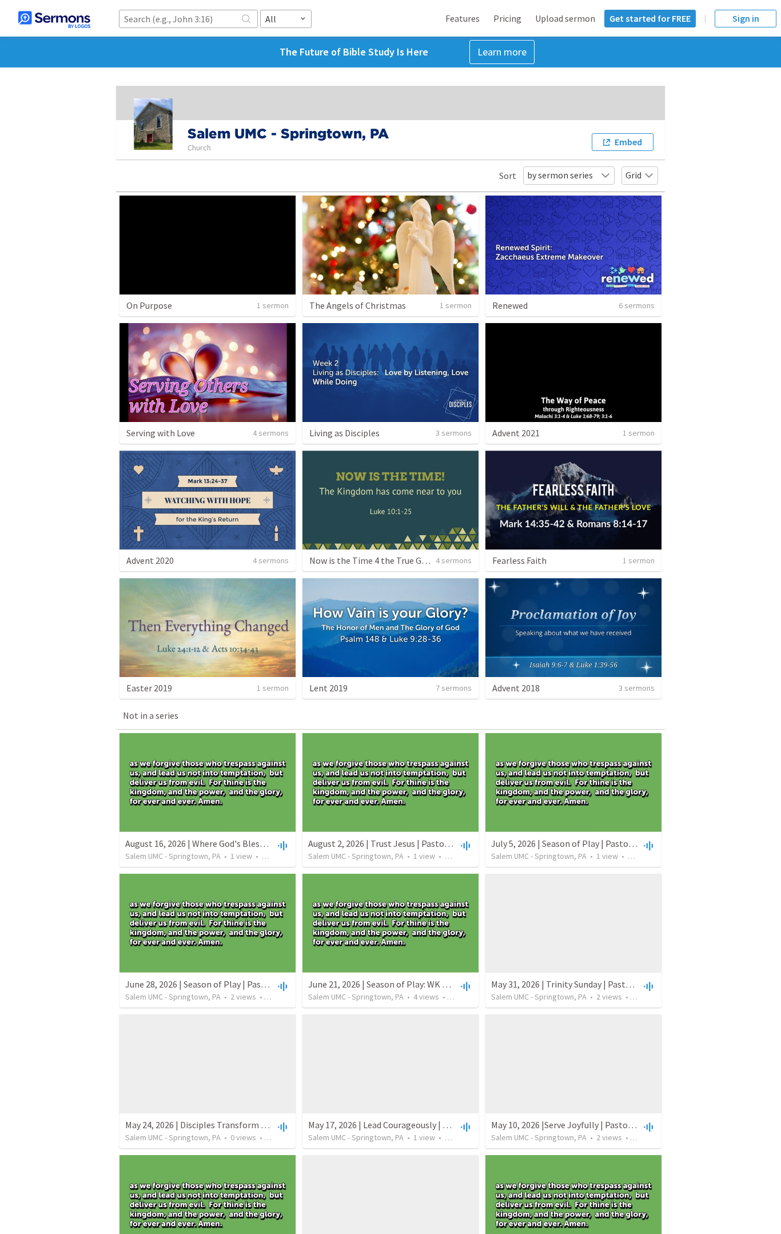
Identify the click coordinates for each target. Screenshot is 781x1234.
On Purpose (149, 305)
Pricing (507, 18)
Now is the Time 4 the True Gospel (376, 560)
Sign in (745, 18)
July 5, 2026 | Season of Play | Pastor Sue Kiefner (584, 843)
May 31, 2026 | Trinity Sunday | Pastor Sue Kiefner (585, 984)
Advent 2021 (516, 433)
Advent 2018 (516, 688)
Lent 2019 (328, 688)
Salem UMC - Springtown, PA (173, 856)
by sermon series (560, 175)
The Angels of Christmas (357, 305)
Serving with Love (160, 433)
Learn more (502, 51)
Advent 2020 (150, 560)
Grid (633, 175)
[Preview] (281, 845)
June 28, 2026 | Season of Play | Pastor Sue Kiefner (222, 984)
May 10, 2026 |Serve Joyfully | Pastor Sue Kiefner (584, 1124)
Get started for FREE (650, 18)
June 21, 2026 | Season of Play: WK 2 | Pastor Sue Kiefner (416, 984)
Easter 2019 (149, 688)
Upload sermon (565, 18)
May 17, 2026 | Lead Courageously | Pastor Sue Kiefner (411, 1124)
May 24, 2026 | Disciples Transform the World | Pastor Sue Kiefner (251, 1124)
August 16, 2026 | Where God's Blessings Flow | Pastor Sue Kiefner (252, 843)
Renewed (510, 305)
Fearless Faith (519, 560)
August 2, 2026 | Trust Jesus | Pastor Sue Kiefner (401, 843)
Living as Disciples (344, 433)
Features (462, 18)
